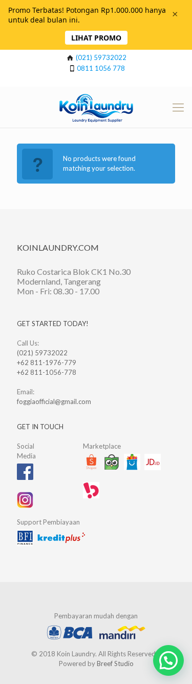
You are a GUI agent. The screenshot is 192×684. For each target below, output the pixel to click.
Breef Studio (115, 663)
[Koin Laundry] (96, 107)
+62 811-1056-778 (46, 372)
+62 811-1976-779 (46, 362)
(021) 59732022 (101, 57)
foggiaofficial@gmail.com (54, 401)
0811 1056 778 (101, 68)
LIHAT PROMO (96, 38)
